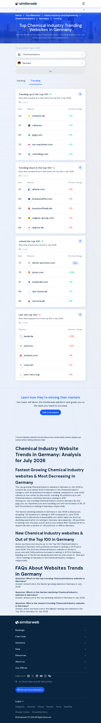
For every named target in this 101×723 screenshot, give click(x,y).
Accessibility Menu (39, 712)
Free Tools (20, 636)
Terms (58, 707)
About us (20, 661)
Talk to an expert (50, 412)
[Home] (26, 3)
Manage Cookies (22, 712)
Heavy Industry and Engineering (61, 15)
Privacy (41, 707)
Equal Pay (68, 707)
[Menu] (83, 3)
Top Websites (33, 15)
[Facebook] (28, 676)
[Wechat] (49, 676)
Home (18, 15)
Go (50, 71)
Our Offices (21, 668)
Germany (44, 18)
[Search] (50, 10)
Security (49, 707)
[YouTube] (41, 676)
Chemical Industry (25, 18)
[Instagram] (45, 676)
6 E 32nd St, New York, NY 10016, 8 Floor (35, 682)
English (18, 701)
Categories (19, 707)
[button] (50, 54)
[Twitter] (32, 676)
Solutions (20, 642)
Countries (31, 707)
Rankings (19, 630)
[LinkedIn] (37, 676)
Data (17, 649)
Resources (20, 655)
